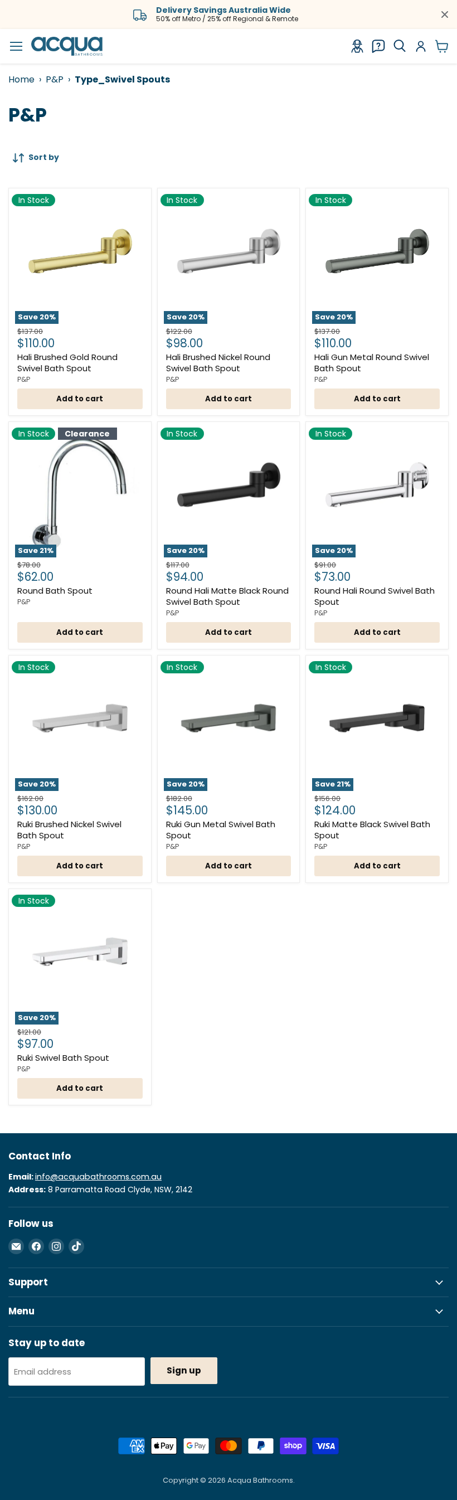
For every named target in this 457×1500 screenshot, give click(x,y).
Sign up (184, 1370)
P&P (55, 79)
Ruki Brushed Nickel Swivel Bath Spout (69, 829)
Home (21, 79)
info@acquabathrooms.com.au (98, 1176)
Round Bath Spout (55, 590)
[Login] (420, 46)
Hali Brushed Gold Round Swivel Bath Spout (67, 362)
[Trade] (357, 46)
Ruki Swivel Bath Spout (63, 1058)
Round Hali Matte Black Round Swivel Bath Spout (227, 596)
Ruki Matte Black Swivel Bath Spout (372, 829)
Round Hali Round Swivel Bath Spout (374, 596)
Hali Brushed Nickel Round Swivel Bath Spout (218, 362)
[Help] (378, 46)
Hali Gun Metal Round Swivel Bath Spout (371, 362)
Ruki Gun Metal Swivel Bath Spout (220, 829)
